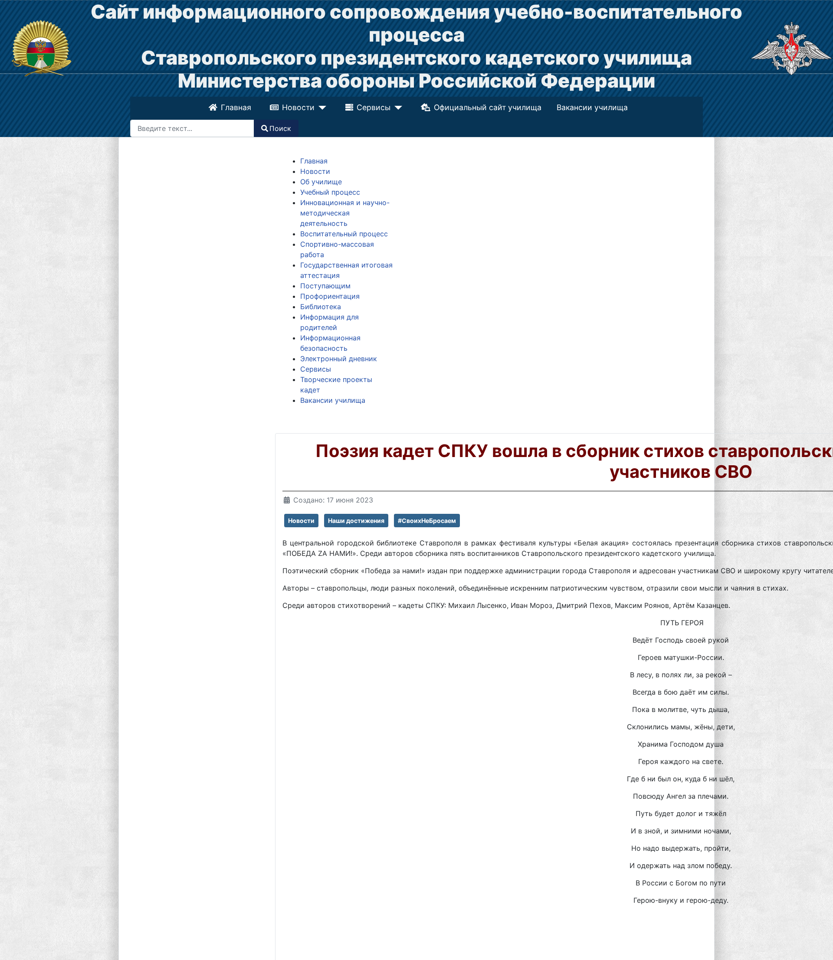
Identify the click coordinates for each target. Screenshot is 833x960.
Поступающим (325, 285)
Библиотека (320, 306)
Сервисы (373, 107)
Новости (299, 107)
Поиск (280, 128)
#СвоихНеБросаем (427, 520)
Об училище (321, 181)
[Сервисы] (395, 107)
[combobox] (192, 128)
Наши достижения (356, 520)
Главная (237, 107)
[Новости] (321, 107)
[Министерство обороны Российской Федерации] (791, 47)
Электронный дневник (338, 358)
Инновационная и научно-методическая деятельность (345, 213)
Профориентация (330, 296)
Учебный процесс (330, 192)
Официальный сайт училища (486, 107)
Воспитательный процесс (344, 233)
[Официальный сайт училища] (42, 47)
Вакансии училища (591, 107)
